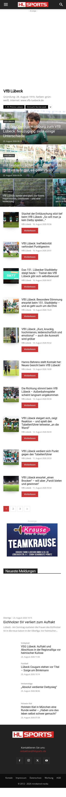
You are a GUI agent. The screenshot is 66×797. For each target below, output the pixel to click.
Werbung (49, 777)
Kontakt (9, 777)
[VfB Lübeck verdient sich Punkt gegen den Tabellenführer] (11, 457)
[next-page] (27, 509)
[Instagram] (28, 760)
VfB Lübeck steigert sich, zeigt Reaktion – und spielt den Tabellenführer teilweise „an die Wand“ (40, 423)
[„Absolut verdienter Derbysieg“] (10, 690)
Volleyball (25, 643)
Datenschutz (35, 777)
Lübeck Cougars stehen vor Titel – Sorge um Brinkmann (40, 668)
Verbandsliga (26, 684)
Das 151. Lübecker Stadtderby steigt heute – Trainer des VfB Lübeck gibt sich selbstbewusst (40, 273)
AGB (59, 777)
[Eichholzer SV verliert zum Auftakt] (32, 595)
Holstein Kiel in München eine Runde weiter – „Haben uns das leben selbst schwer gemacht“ (40, 710)
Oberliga (7, 618)
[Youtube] (46, 760)
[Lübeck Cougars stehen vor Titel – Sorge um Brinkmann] (10, 669)
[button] (5, 4)
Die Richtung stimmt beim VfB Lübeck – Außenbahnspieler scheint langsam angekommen (39, 391)
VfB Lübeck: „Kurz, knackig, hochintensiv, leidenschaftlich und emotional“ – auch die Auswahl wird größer (41, 334)
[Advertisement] (33, 47)
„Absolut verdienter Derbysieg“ (39, 687)
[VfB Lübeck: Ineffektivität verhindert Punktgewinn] (11, 249)
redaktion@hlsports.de (33, 751)
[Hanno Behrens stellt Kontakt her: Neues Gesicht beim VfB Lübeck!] (11, 368)
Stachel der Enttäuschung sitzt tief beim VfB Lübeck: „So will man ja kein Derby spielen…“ (41, 217)
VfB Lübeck (9, 121)
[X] (37, 760)
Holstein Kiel (26, 704)
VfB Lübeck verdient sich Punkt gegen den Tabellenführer (40, 453)
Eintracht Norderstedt (36, 107)
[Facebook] (19, 760)
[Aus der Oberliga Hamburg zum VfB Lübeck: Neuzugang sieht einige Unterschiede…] (33, 127)
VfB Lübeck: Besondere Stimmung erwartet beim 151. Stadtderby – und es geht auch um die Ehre (41, 303)
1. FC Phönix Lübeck (14, 107)
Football (24, 663)
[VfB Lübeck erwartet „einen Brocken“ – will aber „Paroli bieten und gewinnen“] (11, 483)
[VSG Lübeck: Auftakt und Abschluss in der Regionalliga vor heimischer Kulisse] (10, 649)
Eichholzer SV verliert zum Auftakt (29, 622)
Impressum (21, 777)
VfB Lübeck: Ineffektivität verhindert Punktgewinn (36, 245)
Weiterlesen (30, 230)
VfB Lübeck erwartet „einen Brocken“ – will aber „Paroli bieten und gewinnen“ (41, 481)
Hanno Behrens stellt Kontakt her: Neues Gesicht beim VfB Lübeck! (41, 363)
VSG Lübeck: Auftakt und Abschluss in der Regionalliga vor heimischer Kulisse (41, 650)
